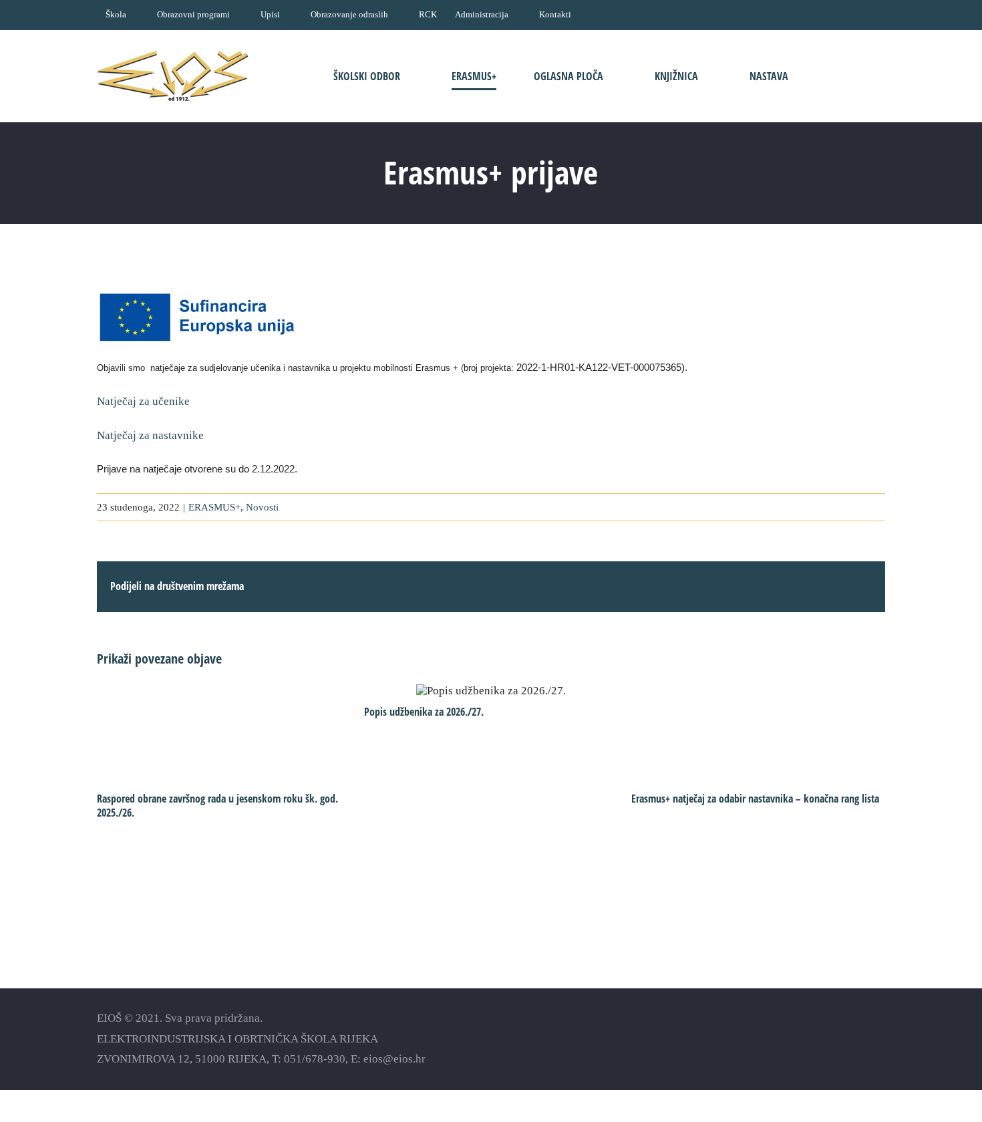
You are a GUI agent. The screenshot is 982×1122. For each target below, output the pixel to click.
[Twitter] (855, 1038)
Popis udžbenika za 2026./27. (491, 691)
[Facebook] (808, 1038)
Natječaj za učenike (146, 401)
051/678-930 (314, 1059)
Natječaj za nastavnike (150, 435)
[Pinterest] (878, 1038)
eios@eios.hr (394, 1059)
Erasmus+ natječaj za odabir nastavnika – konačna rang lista (755, 798)
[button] (844, 76)
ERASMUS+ (214, 507)
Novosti (262, 507)
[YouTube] (832, 1038)
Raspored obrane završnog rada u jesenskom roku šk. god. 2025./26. (217, 806)
